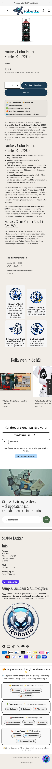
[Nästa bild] (49, 3)
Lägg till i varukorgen (36, 85)
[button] (46, 759)
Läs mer (36, 114)
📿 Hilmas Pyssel (18, 731)
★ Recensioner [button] (50, 387)
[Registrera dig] (46, 519)
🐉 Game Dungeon (14, 704)
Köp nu (26, 92)
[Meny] (3, 10)
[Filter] (4, 441)
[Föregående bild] (3, 3)
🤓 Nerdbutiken (16, 685)
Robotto (21, 757)
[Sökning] (8, 10)
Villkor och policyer (26, 762)
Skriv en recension (26, 456)
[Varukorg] (49, 10)
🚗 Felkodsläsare (17, 717)
